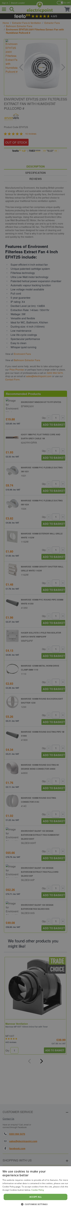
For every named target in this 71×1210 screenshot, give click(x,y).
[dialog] (35, 1188)
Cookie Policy (37, 1190)
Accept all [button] (35, 1196)
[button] (35, 1204)
